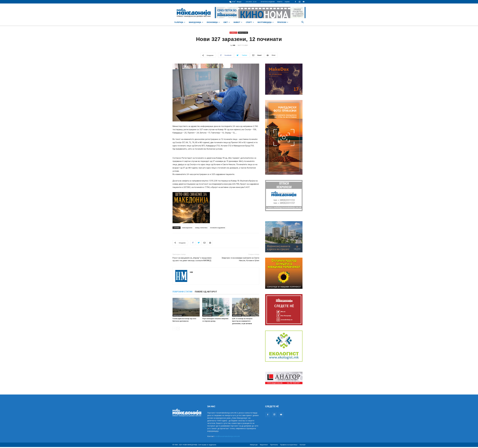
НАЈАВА (287, 2)
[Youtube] (303, 1)
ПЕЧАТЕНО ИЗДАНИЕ (268, 2)
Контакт (302, 445)
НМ (234, 45)
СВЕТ (225, 22)
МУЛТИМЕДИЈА (265, 22)
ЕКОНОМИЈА (212, 22)
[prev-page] (174, 328)
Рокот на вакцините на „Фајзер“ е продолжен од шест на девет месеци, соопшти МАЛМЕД (192, 259)
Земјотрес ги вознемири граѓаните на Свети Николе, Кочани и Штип (240, 259)
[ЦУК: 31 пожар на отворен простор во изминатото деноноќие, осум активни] (245, 307)
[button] (302, 22)
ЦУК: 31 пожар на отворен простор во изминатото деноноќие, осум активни (242, 321)
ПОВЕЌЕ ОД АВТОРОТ (206, 291)
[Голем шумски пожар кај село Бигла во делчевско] (186, 307)
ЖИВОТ (236, 22)
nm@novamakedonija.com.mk (227, 436)
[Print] (210, 242)
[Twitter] (198, 242)
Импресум (254, 445)
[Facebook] (295, 1)
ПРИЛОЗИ (281, 22)
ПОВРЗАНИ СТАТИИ (182, 291)
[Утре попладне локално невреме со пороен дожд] (215, 307)
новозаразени (187, 228)
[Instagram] (299, 1)
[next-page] (178, 328)
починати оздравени (217, 228)
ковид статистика (201, 228)
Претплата (274, 445)
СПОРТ (249, 22)
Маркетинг (264, 445)
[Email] (204, 242)
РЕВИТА (279, 2)
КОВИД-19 (233, 32)
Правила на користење (288, 445)
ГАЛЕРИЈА (178, 22)
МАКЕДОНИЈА (195, 22)
